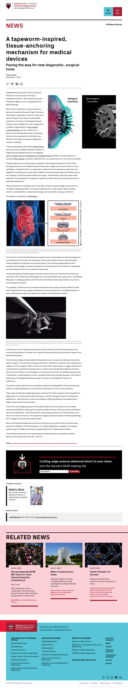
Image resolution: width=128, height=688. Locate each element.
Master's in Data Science (81, 641)
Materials (71, 590)
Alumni (109, 663)
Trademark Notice (84, 683)
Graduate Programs (51, 638)
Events (109, 646)
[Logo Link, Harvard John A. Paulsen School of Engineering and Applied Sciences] (21, 6)
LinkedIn (120, 677)
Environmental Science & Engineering (20, 664)
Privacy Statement (117, 683)
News (108, 643)
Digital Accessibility (105, 683)
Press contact (11, 75)
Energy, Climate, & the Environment (24, 656)
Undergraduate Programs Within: (23, 639)
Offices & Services (109, 651)
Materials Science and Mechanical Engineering (24, 669)
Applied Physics (16, 600)
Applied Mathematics (19, 643)
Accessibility (94, 683)
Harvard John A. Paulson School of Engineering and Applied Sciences (21, 627)
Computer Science (18, 650)
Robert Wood (38, 146)
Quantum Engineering (29, 600)
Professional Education (83, 660)
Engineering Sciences (19, 660)
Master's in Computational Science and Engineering (87, 645)
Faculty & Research (110, 639)
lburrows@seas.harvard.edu (46, 517)
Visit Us (109, 660)
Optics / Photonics (96, 594)
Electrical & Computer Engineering (32, 443)
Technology (109, 596)
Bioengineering (16, 443)
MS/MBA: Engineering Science (84, 653)
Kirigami (64, 590)
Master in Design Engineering (83, 650)
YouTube (116, 677)
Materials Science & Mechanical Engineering (56, 443)
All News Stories (114, 24)
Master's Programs (81, 638)
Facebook (103, 677)
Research (74, 443)
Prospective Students (111, 656)
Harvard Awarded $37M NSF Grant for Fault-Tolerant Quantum (23, 576)
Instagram (112, 677)
